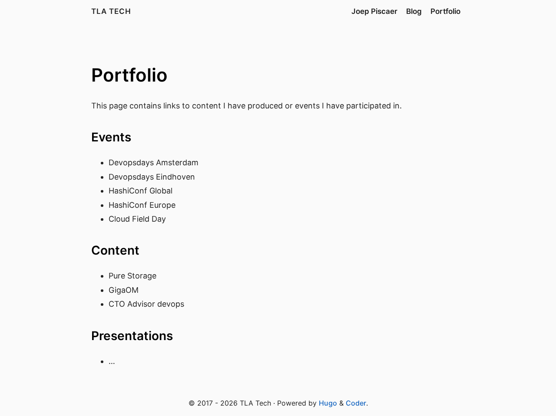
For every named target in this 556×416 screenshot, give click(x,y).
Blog (414, 11)
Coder (356, 403)
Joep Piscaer (374, 11)
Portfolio (445, 11)
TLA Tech (111, 11)
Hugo (328, 403)
